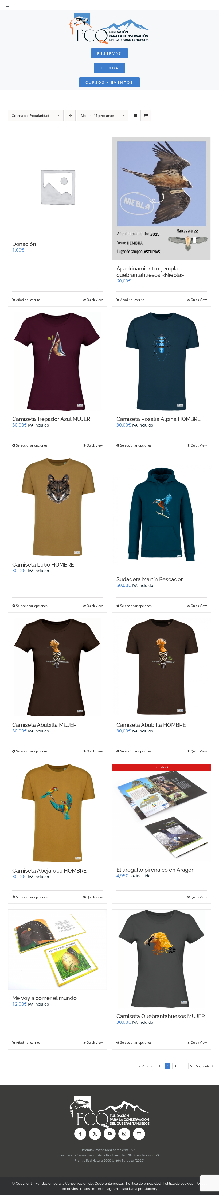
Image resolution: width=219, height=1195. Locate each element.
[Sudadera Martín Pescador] (161, 514)
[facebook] (80, 1134)
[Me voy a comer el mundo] (57, 949)
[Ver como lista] (146, 115)
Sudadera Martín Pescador (149, 579)
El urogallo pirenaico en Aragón (155, 870)
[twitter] (95, 1134)
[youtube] (110, 1134)
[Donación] (57, 186)
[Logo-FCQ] (109, 15)
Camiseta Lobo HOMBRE (43, 564)
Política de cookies (178, 1183)
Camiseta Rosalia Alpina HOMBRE (158, 419)
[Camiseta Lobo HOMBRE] (57, 507)
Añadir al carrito (28, 299)
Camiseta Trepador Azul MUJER (51, 419)
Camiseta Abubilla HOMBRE (151, 725)
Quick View (95, 299)
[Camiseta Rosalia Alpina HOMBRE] (161, 361)
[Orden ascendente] (70, 115)
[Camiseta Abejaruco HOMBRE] (57, 813)
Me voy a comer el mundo (44, 998)
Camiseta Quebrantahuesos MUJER (160, 1016)
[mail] (139, 1134)
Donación (24, 244)
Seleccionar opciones (32, 445)
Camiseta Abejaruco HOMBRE (49, 870)
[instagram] (124, 1134)
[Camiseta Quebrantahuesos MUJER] (161, 959)
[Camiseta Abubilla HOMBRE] (161, 667)
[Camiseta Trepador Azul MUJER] (57, 361)
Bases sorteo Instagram (99, 1189)
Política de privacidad (143, 1183)
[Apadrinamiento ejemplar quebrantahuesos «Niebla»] (161, 198)
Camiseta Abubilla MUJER (44, 725)
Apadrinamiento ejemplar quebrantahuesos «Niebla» (150, 271)
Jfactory (150, 1189)
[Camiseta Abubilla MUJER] (57, 667)
